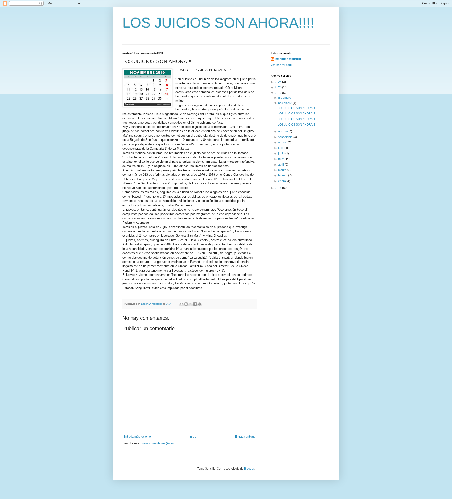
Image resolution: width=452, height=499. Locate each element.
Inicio (193, 436)
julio (281, 148)
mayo (282, 159)
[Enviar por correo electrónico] (181, 304)
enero (282, 181)
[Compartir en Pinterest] (199, 304)
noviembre (285, 103)
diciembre (285, 97)
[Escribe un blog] (186, 304)
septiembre (285, 137)
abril (281, 164)
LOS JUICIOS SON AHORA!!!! (218, 23)
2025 (278, 82)
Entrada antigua (245, 436)
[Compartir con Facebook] (195, 304)
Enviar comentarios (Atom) (157, 443)
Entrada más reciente (137, 436)
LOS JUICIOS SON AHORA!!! (296, 108)
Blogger (249, 468)
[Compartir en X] (190, 304)
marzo (282, 170)
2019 (278, 93)
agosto (283, 142)
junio (281, 153)
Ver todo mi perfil (281, 65)
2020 (278, 87)
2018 (278, 188)
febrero (283, 175)
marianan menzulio (288, 59)
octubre (283, 131)
